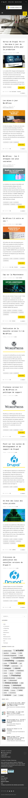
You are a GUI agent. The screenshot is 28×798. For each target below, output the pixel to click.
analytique (14, 653)
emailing (5, 663)
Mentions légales (5, 781)
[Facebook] (2, 2)
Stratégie (7, 688)
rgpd (5, 680)
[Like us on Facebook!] (8, 791)
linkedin (12, 670)
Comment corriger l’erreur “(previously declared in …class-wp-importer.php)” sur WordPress (16, 738)
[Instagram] (6, 2)
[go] (24, 616)
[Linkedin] (4, 2)
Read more (21, 87)
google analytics (15, 665)
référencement (14, 312)
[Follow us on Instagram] (13, 791)
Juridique (5, 630)
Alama (18, 52)
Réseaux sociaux (7, 638)
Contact (2, 776)
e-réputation (20, 661)
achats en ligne (7, 650)
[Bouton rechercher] (26, 2)
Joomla (21, 310)
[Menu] (2, 13)
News (12, 267)
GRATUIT (24, 13)
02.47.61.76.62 (18, 1)
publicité (19, 678)
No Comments (23, 93)
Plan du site (3, 779)
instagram (7, 668)
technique (13, 690)
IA (21, 665)
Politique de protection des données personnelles (12, 784)
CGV (2, 783)
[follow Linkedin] (10, 791)
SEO (4, 640)
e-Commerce (14, 549)
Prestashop (12, 541)
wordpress (16, 142)
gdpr (21, 663)
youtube (21, 695)
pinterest (18, 673)
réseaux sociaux (11, 683)
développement (6, 658)
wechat (5, 692)
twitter (21, 690)
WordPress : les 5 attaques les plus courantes (11, 158)
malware (5, 673)
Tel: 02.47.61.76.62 (5, 757)
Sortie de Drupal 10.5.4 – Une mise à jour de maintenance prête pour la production (16, 721)
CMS (10, 91)
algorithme (6, 653)
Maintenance (14, 91)
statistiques (17, 685)
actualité (6, 142)
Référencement (6, 636)
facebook (14, 663)
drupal (9, 87)
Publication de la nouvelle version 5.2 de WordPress (13, 331)
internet (16, 202)
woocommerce (7, 543)
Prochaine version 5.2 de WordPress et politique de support (12, 389)
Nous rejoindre (4, 778)
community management (10, 655)
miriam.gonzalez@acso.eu (8, 107)
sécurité (13, 204)
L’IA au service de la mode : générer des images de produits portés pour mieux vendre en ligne (16, 704)
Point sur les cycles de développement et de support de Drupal (14, 446)
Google (6, 666)
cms (5, 87)
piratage (6, 541)
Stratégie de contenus (19, 688)
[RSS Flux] (12, 791)
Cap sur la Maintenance (13, 275)
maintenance (7, 204)
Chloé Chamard (19, 224)
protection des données (9, 678)
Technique (19, 91)
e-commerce (19, 658)
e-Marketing (6, 628)
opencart (11, 673)
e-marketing (9, 661)
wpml (15, 695)
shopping (6, 685)
